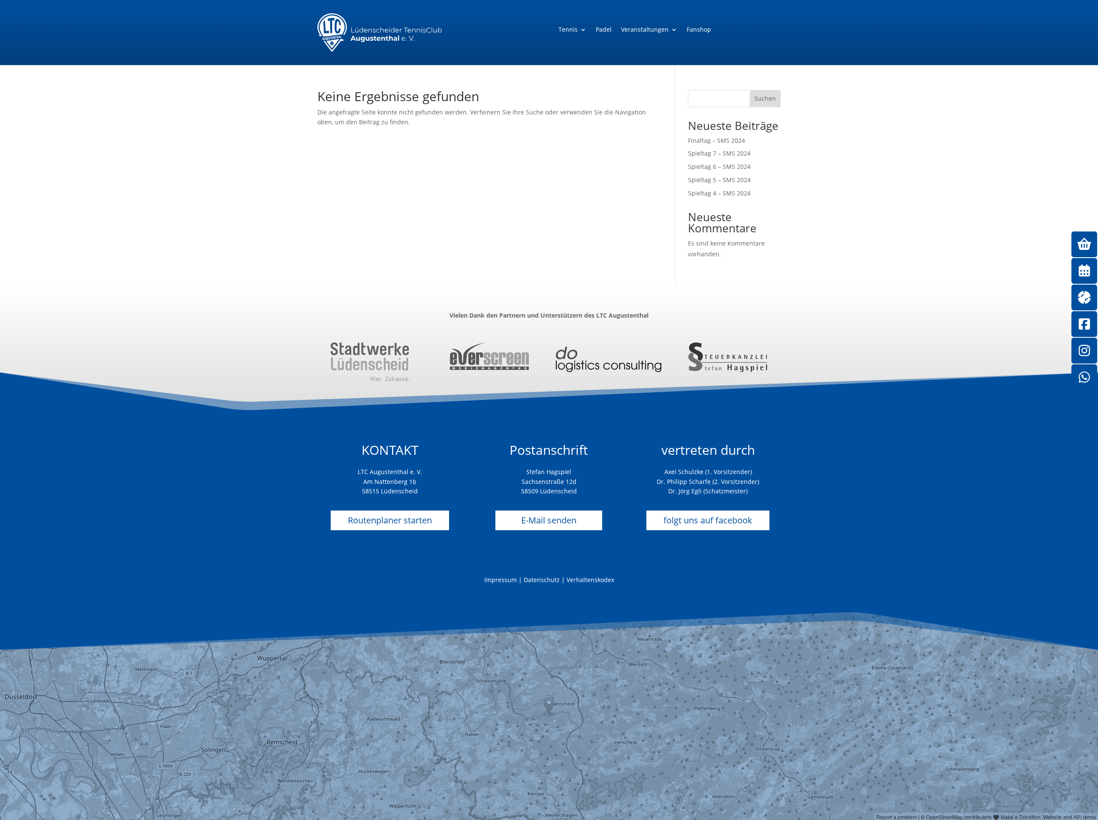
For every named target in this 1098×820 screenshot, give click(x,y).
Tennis (568, 30)
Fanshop (699, 30)
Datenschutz (542, 580)
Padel (604, 30)
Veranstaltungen (645, 30)
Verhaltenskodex (590, 580)
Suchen (765, 98)
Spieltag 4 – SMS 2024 (719, 193)
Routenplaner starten (390, 520)
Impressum (500, 580)
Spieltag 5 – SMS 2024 (719, 180)
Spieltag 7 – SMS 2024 (719, 153)
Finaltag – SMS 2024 (716, 140)
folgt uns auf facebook (708, 520)
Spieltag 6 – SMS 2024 (719, 166)
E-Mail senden (548, 520)
